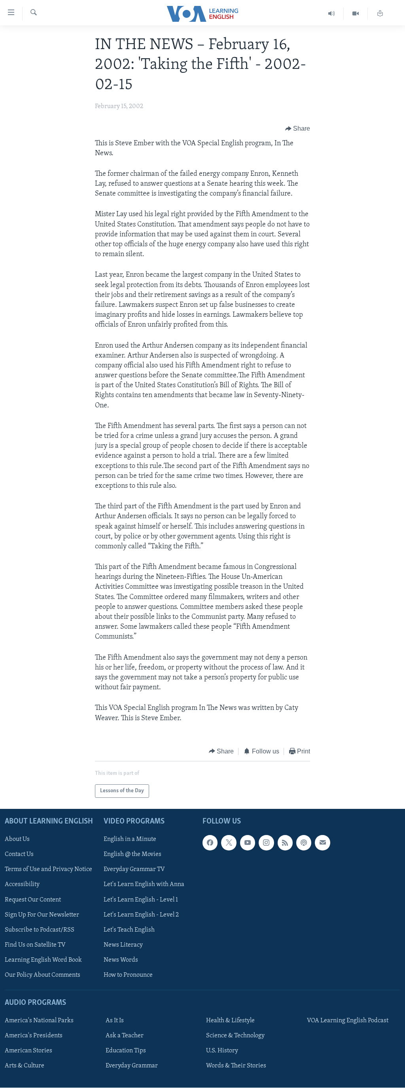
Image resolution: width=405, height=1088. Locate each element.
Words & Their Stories (236, 1066)
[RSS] (285, 842)
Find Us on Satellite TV (35, 945)
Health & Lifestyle (230, 1021)
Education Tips (126, 1051)
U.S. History (222, 1051)
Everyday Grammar (132, 1066)
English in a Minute (130, 840)
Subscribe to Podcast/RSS (39, 930)
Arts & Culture (24, 1066)
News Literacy (123, 945)
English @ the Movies (132, 855)
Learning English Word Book (43, 960)
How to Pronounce (128, 975)
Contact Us (19, 855)
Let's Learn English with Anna (144, 885)
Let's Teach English (129, 930)
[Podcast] (303, 842)
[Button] (297, 129)
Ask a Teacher (125, 1036)
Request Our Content (33, 900)
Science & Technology (235, 1036)
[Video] (356, 14)
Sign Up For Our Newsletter (42, 915)
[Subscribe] (322, 842)
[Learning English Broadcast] (332, 14)
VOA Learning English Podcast (347, 1021)
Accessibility (22, 885)
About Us (17, 840)
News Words (121, 960)
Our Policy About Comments (42, 975)
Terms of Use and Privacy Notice (48, 870)
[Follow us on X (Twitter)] (228, 842)
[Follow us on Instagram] (266, 842)
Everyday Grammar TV (134, 870)
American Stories (28, 1051)
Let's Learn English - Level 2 (141, 915)
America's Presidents (33, 1036)
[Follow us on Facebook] (210, 842)
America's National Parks (39, 1021)
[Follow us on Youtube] (247, 842)
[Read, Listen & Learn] (380, 14)
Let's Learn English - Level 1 (141, 900)
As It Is (115, 1021)
